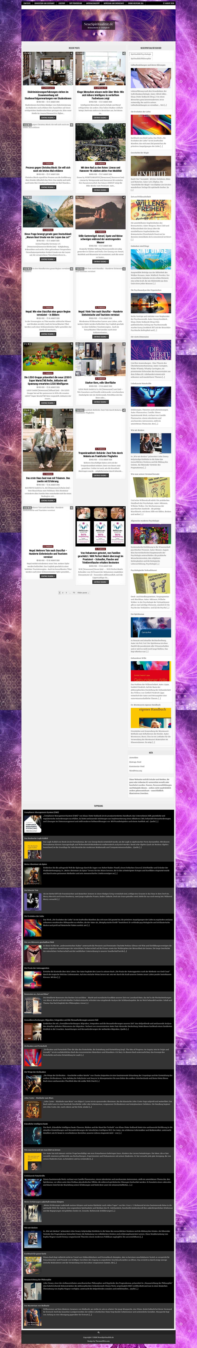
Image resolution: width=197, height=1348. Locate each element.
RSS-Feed (41, 102)
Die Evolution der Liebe (140, 65)
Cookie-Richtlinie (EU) (135, 3)
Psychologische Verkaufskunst (144, 524)
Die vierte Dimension (140, 290)
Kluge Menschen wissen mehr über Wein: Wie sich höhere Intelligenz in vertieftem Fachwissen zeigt (100, 95)
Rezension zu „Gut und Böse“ (36, 942)
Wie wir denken (137, 384)
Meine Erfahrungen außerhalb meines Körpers (44, 1150)
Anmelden (133, 758)
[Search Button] (98, 1332)
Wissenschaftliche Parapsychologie (146, 702)
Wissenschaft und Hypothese (36, 1306)
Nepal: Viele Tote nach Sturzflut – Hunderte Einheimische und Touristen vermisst (100, 313)
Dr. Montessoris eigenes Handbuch (145, 658)
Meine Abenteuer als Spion (35, 812)
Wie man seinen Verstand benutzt (145, 427)
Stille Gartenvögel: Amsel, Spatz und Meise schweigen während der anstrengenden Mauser (101, 239)
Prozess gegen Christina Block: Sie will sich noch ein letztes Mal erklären (48, 169)
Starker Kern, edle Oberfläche (100, 382)
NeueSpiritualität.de (98, 24)
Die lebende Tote (31, 838)
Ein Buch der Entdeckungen (36, 1280)
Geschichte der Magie (140, 106)
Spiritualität (49, 88)
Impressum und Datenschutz (114, 3)
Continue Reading (48, 118)
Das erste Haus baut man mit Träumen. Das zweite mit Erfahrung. (48, 479)
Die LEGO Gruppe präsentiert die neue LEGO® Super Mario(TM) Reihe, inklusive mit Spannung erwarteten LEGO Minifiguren (48, 380)
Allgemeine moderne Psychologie (145, 474)
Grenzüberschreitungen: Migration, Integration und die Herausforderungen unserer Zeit (61, 968)
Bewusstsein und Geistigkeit (44, 3)
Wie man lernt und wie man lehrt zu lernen (42, 1098)
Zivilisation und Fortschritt (35, 994)
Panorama (49, 163)
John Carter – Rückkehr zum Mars (38, 1046)
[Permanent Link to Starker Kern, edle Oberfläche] (100, 359)
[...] (161, 100)
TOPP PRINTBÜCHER (75, 3)
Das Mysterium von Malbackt (36, 1254)
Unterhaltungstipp (93, 3)
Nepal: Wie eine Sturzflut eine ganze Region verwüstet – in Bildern (48, 313)
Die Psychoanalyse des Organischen (146, 243)
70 (74, 593)
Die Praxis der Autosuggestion (36, 916)
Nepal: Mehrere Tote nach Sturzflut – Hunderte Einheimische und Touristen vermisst (48, 554)
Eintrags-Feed (135, 762)
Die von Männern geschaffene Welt (39, 890)
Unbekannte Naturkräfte (141, 337)
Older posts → (83, 593)
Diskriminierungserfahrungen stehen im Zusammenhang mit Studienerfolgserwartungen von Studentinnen (48, 95)
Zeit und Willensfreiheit (141, 150)
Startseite (26, 3)
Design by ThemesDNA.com (98, 1341)
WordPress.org (135, 771)
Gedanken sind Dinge (140, 199)
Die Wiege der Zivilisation (35, 1020)
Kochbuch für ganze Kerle (35, 1202)
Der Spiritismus (137, 567)
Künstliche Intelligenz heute (36, 1072)
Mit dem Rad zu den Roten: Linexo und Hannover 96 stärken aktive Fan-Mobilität (100, 169)
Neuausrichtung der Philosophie (37, 1228)
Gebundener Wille (138, 611)
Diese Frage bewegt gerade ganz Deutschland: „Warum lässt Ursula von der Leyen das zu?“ (48, 235)
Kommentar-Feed (136, 766)
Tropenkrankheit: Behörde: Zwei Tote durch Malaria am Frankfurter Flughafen (100, 454)
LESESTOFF (62, 3)
